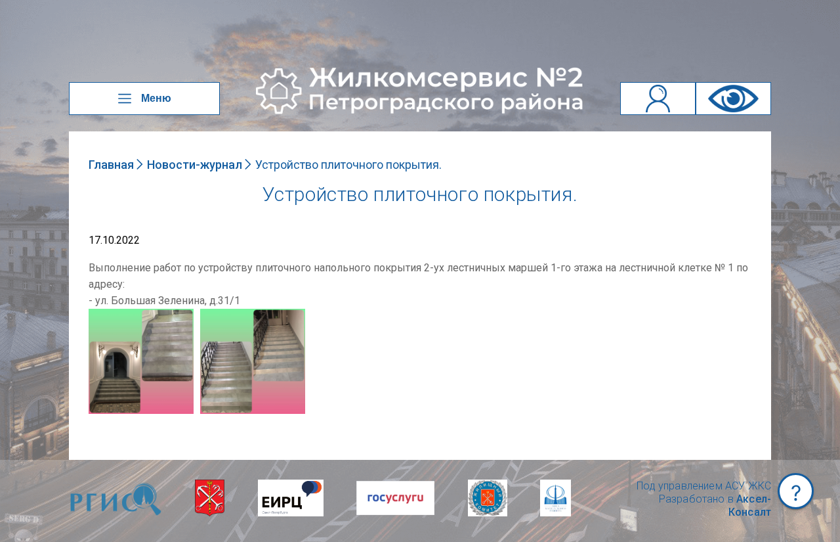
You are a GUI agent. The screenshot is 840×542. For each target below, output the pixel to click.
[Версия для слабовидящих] (733, 98)
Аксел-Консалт (749, 505)
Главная (111, 164)
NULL (102, 315)
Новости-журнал (194, 164)
